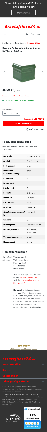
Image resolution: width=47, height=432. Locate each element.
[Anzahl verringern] (4, 113)
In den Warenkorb (23, 123)
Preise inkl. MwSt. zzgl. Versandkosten (16, 96)
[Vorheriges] (4, 72)
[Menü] (5, 33)
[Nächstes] (43, 72)
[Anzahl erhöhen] (17, 113)
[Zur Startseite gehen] (23, 26)
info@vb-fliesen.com (28, 277)
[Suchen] (27, 33)
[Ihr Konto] (38, 33)
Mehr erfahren (23, 12)
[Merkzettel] (33, 33)
